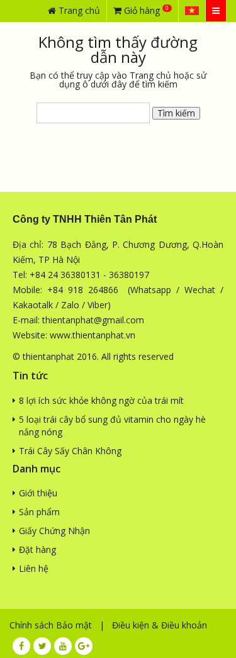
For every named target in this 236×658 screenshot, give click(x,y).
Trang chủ (78, 10)
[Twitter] (42, 646)
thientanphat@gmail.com (93, 320)
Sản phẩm (39, 512)
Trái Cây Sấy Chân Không (70, 451)
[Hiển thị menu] (216, 10)
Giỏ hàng (145, 10)
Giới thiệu (38, 493)
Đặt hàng (37, 549)
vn (130, 335)
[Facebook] (21, 646)
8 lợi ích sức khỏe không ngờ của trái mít (101, 400)
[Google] (84, 646)
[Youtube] (63, 646)
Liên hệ (33, 568)
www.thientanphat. (88, 335)
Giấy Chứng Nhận (54, 531)
